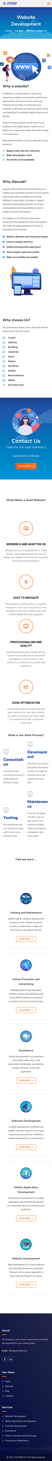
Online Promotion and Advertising (20, 1435)
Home (8, 1381)
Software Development (26, 1121)
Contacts (9, 1396)
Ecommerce (26, 1050)
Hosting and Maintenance (26, 912)
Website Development (26, 1258)
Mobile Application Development (20, 1421)
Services (9, 1386)
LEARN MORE (24, 939)
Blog (7, 1391)
